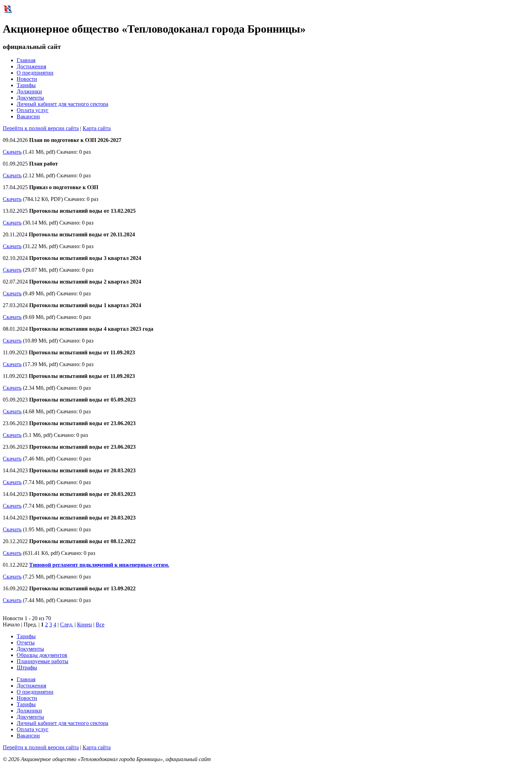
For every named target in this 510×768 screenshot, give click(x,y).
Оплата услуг (33, 110)
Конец (84, 624)
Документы (30, 98)
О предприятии (35, 73)
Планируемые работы (42, 661)
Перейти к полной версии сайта (41, 128)
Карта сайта (97, 128)
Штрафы (27, 667)
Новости (27, 79)
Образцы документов (42, 655)
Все (100, 624)
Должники (29, 91)
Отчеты (26, 642)
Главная (26, 60)
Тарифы (26, 85)
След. (66, 624)
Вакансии (28, 116)
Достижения (31, 66)
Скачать (12, 152)
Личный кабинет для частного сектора (62, 104)
